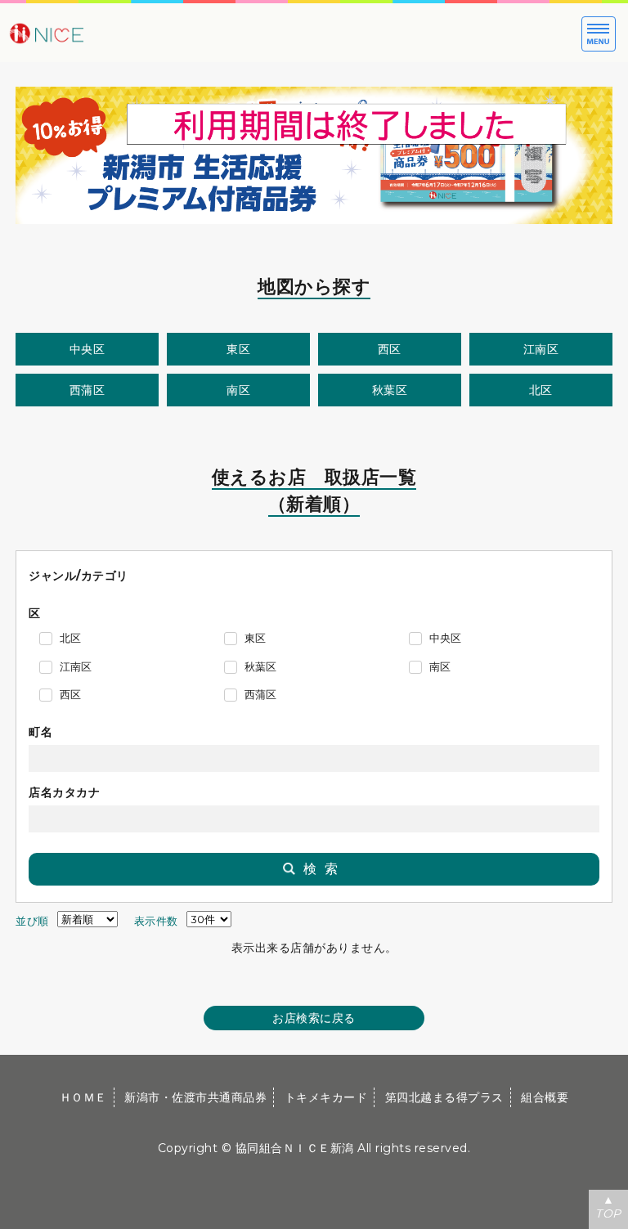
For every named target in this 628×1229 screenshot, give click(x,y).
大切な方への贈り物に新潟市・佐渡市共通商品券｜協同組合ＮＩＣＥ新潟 (98, 32)
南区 (238, 390)
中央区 (87, 349)
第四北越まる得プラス (444, 1097)
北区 (541, 390)
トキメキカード (326, 1097)
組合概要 (544, 1097)
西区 (389, 349)
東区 (238, 349)
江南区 (541, 349)
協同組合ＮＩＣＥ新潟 (295, 1148)
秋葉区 (390, 390)
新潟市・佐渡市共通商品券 (195, 1097)
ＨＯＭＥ (83, 1097)
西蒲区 (87, 390)
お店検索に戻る (314, 1018)
